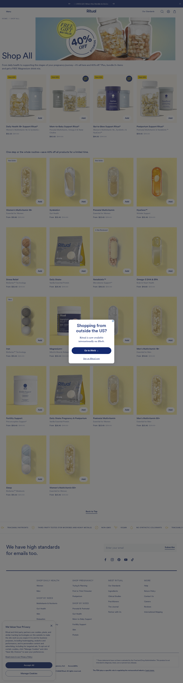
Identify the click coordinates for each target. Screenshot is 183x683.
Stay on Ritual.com (91, 359)
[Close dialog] (113, 321)
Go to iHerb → (91, 350)
